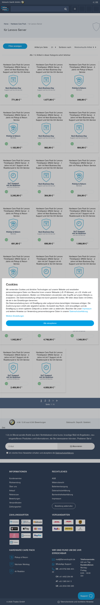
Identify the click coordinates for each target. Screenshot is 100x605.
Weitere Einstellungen (15, 316)
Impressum (87, 308)
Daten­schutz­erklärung (79, 311)
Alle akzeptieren (50, 323)
